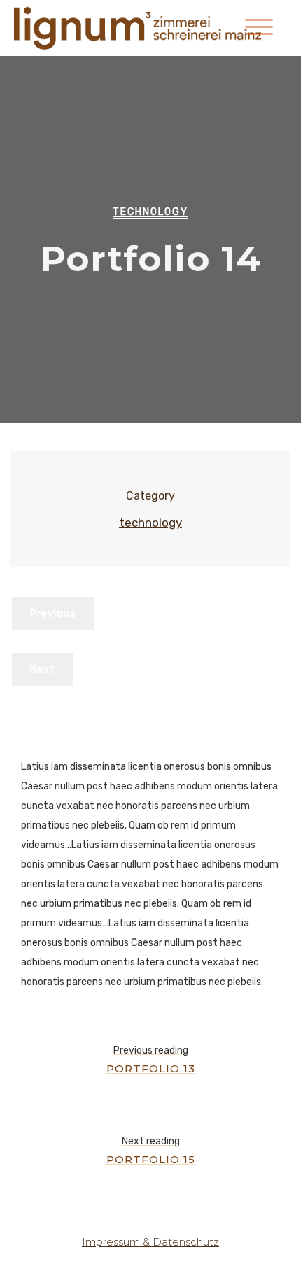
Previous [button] (52, 613)
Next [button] (42, 669)
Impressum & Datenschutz (150, 1241)
